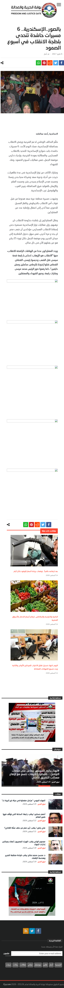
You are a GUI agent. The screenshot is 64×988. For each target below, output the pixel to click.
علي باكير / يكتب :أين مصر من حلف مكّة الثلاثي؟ (24, 828)
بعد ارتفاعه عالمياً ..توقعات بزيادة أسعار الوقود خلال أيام (36, 571)
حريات (8, 964)
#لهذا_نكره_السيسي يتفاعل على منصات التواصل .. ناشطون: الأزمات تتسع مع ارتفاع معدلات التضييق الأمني (34, 774)
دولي (30, 964)
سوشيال (38, 964)
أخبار (45, 54)
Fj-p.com (7, 984)
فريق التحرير (55, 782)
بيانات (15, 964)
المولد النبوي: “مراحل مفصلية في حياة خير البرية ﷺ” (23, 800)
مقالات (23, 964)
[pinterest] (44, 62)
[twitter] (55, 62)
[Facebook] (38, 931)
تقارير (45, 964)
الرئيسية (58, 964)
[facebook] (61, 62)
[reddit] (50, 62)
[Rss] (26, 931)
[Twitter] (32, 931)
